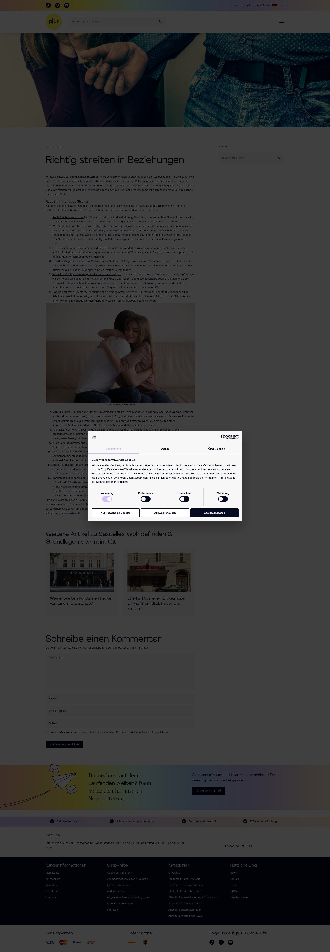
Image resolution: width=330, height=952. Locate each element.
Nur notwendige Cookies (115, 512)
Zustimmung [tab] (113, 448)
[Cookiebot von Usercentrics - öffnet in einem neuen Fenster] (223, 437)
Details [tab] (165, 448)
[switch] (146, 499)
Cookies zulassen (214, 512)
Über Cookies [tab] (216, 448)
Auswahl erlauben (165, 512)
